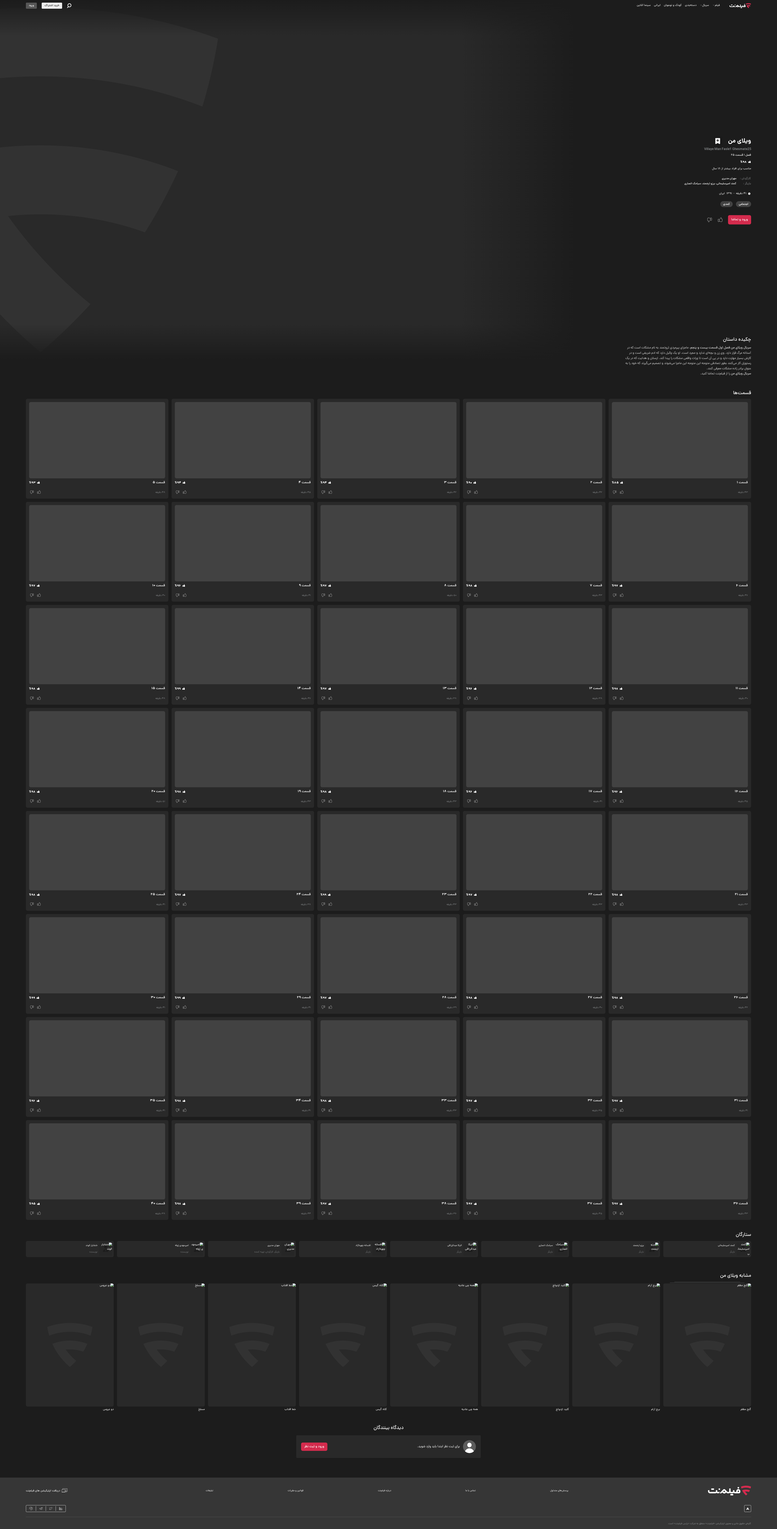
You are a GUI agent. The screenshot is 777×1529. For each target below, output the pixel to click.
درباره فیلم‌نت (384, 1491)
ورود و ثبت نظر (314, 1446)
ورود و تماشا (739, 219)
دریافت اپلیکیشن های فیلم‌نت (43, 1491)
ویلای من (739, 141)
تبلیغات (209, 1491)
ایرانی (657, 5)
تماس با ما (470, 1491)
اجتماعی (743, 204)
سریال (705, 5)
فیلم (717, 5)
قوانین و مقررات (296, 1491)
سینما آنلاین (644, 5)
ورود (31, 5)
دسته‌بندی (690, 5)
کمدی (726, 204)
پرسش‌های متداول (559, 1491)
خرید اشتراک (52, 5)
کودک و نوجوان (673, 5)
